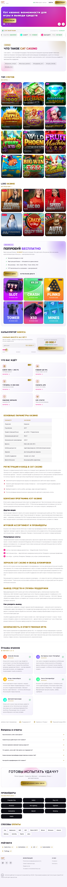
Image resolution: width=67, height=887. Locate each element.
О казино (54, 861)
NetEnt (33, 800)
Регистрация (60, 2)
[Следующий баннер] (63, 24)
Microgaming (33, 805)
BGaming (55, 811)
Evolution (11, 805)
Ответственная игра (29, 863)
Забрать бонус (10, 22)
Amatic (12, 816)
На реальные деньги (27, 274)
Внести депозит (50, 348)
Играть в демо (10, 274)
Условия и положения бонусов (31, 868)
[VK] (6, 862)
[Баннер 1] (3, 24)
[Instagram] (10, 862)
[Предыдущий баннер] (59, 24)
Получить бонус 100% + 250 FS (33, 783)
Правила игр (26, 866)
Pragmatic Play (12, 800)
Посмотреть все (7, 796)
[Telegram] (2, 862)
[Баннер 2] (6, 24)
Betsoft (33, 811)
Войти (51, 2)
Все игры (4, 80)
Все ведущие (6, 186)
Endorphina (11, 811)
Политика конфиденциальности (32, 861)
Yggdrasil (55, 805)
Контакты (54, 863)
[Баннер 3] (10, 24)
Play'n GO (55, 800)
